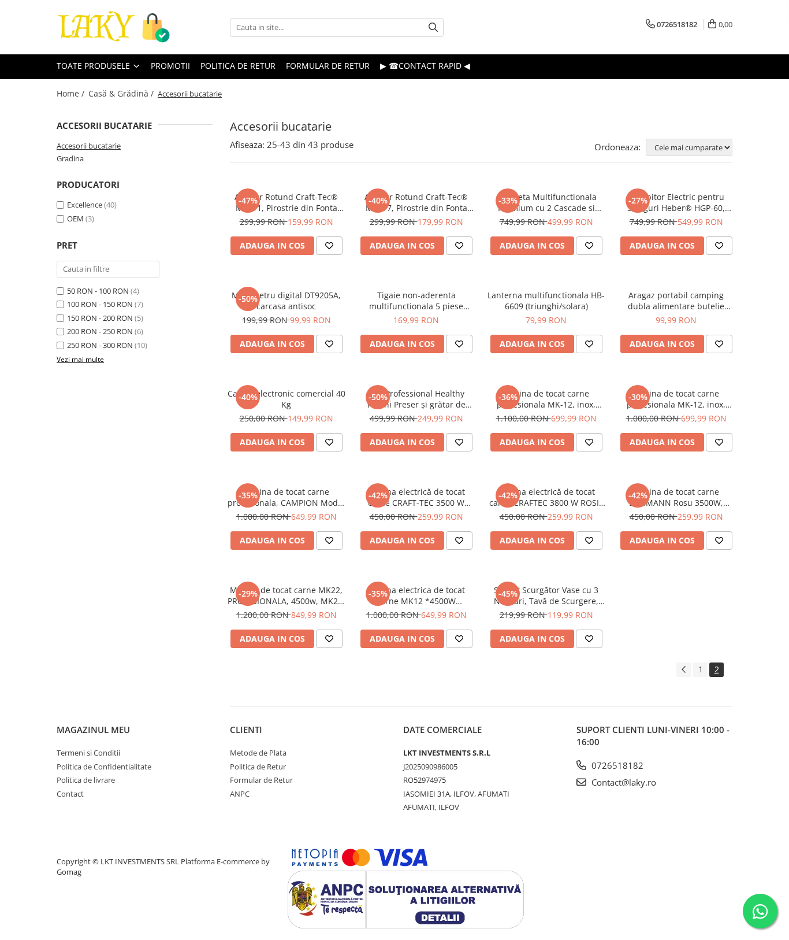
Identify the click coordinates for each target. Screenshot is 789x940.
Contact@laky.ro (622, 782)
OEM (75, 218)
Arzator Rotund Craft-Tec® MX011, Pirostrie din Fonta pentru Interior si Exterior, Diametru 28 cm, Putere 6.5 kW (286, 202)
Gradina (70, 158)
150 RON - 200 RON (100, 318)
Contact (70, 794)
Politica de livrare (86, 780)
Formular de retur (328, 65)
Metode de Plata (258, 752)
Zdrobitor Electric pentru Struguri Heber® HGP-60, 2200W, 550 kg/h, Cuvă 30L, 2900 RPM (676, 202)
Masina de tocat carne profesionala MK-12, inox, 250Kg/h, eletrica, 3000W (676, 399)
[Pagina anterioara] (683, 670)
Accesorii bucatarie (89, 145)
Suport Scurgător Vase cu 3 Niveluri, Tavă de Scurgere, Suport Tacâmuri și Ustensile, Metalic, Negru (546, 595)
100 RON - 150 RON (100, 304)
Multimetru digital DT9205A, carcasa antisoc (286, 301)
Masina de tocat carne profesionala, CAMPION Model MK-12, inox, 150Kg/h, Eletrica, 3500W (286, 497)
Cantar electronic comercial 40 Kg (286, 399)
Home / (72, 93)
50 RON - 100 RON (98, 291)
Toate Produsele (94, 65)
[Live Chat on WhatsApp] (760, 911)
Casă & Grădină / (122, 93)
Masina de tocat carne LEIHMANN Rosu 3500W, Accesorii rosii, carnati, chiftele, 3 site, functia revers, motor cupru (676, 497)
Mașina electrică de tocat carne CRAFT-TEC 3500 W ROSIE (416, 497)
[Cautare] (433, 27)
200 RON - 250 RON (100, 331)
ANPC (240, 794)
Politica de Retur (238, 65)
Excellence (84, 204)
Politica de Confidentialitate (104, 766)
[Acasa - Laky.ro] (114, 27)
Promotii (170, 65)
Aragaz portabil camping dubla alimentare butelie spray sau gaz (676, 301)
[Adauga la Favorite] (329, 245)
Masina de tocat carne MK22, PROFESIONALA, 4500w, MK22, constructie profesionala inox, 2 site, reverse (286, 595)
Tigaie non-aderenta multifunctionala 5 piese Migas (416, 301)
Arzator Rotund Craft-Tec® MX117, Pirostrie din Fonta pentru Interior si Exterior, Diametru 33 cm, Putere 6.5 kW (416, 202)
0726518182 (616, 765)
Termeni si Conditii (88, 752)
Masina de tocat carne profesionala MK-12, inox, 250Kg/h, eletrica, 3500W (546, 399)
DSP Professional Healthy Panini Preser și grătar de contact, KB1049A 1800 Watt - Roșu (416, 399)
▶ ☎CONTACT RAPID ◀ (425, 65)
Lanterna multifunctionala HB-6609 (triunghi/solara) (546, 301)
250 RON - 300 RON (100, 345)
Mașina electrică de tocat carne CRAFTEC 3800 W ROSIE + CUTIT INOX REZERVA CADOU (546, 497)
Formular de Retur (261, 780)
